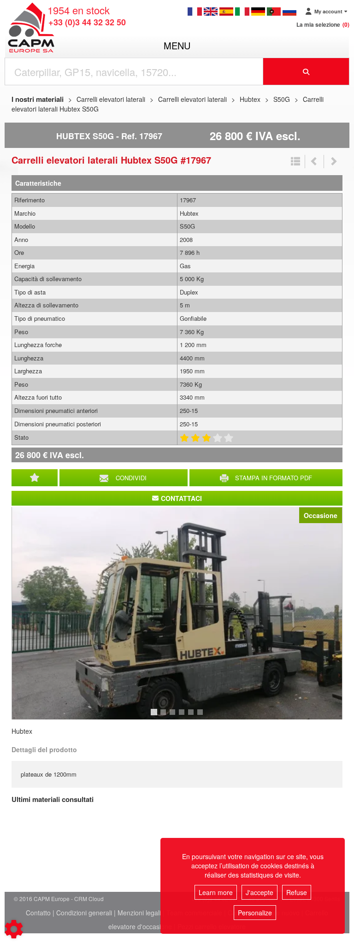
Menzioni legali (139, 912)
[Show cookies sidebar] (14, 929)
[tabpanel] (177, 613)
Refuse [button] (296, 892)
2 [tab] (164, 716)
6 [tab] (201, 716)
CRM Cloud (89, 898)
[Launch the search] (306, 71)
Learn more (216, 892)
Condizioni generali (84, 912)
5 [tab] (192, 716)
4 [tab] (183, 716)
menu (177, 45)
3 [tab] (174, 716)
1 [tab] (155, 716)
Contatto (38, 912)
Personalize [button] (255, 912)
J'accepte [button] (259, 892)
